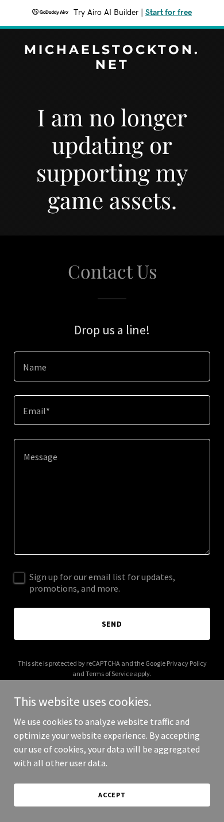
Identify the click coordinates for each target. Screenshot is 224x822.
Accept (112, 794)
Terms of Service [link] (109, 673)
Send (112, 624)
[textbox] (112, 366)
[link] (112, 65)
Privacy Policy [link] (187, 663)
